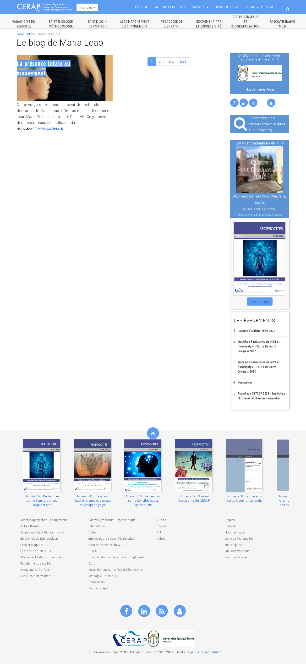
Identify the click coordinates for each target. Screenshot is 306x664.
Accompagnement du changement (43, 520)
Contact (268, 7)
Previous (20, 78)
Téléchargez (260, 301)
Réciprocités (223, 7)
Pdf (159, 532)
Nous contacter (235, 532)
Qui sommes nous (237, 551)
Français (86, 7)
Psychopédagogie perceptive (161, 7)
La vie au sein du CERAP (37, 551)
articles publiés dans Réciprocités (111, 538)
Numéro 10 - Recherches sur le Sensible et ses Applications (143, 500)
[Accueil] (46, 7)
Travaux (198, 7)
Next (109, 78)
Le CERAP (248, 7)
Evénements (96, 582)
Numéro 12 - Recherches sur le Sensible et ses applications (42, 500)
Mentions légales (236, 557)
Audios (161, 520)
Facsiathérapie (98, 588)
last (183, 61)
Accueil (21, 34)
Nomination (245, 382)
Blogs (30, 34)
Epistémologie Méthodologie (39, 538)
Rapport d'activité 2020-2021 (256, 330)
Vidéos (161, 538)
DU (90, 563)
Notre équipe (233, 545)
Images (161, 526)
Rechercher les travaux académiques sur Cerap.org (266, 124)
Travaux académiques (48, 128)
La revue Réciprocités (239, 538)
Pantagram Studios (209, 652)
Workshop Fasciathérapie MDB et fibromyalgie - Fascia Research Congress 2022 (259, 346)
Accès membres (260, 90)
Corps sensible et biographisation (245, 21)
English (230, 520)
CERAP (93, 551)
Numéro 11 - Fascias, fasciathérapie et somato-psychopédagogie (93, 500)
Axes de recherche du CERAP (107, 545)
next (170, 61)
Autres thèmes (30, 526)
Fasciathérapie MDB (34, 545)
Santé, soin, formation (35, 576)
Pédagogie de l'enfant (34, 569)
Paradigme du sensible (35, 563)
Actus (92, 532)
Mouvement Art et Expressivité (41, 557)
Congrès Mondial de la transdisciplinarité (116, 557)
